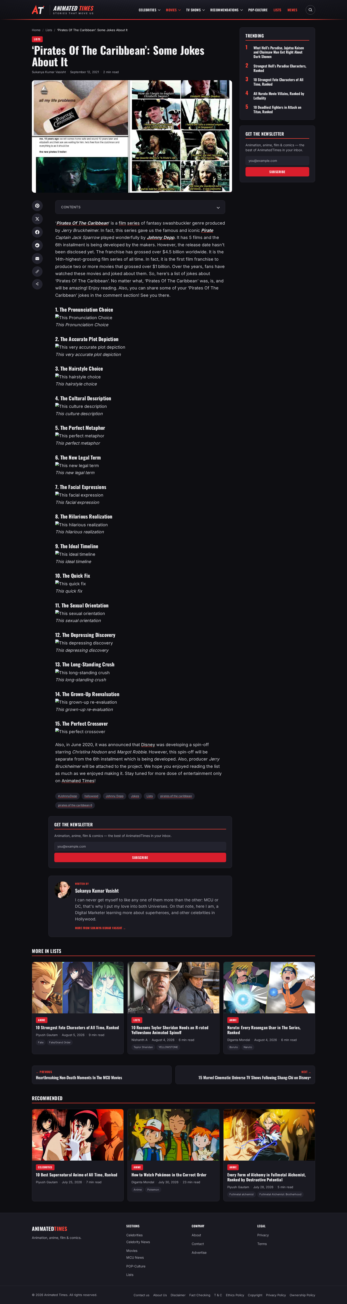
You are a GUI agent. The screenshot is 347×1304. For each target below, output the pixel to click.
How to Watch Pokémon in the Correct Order (169, 1175)
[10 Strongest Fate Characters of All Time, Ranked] (77, 987)
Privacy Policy (276, 1295)
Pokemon (153, 1189)
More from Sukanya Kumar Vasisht (100, 928)
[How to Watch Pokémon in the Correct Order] (173, 1135)
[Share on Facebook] (37, 232)
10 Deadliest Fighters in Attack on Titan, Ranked (277, 109)
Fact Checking (199, 1295)
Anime (41, 1020)
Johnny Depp (160, 237)
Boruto (233, 1047)
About (196, 1235)
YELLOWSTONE (168, 1047)
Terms (262, 1244)
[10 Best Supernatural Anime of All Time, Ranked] (77, 1135)
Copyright (255, 1295)
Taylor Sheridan (143, 1047)
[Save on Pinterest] (37, 205)
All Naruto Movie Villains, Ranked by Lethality (279, 95)
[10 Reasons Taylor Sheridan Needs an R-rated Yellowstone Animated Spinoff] (173, 987)
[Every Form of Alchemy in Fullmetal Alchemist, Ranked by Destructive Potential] (269, 1135)
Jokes (135, 796)
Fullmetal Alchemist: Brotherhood (280, 1194)
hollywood (91, 796)
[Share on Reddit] (37, 245)
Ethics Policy (235, 1295)
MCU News (135, 1257)
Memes (292, 9)
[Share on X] (37, 218)
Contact (198, 1244)
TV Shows (193, 9)
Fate (40, 1042)
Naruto (248, 1047)
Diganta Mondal (238, 1040)
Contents (70, 207)
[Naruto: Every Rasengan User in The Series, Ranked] (269, 987)
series (133, 223)
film (122, 223)
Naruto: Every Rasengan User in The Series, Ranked (263, 1030)
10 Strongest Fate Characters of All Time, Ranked (278, 81)
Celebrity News (138, 1242)
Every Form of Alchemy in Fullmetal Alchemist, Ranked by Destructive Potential (266, 1177)
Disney (148, 744)
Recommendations (224, 9)
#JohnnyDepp (67, 796)
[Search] (310, 10)
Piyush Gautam (47, 1035)
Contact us (141, 1295)
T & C (218, 1295)
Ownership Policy (302, 1295)
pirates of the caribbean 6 (75, 805)
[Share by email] (37, 258)
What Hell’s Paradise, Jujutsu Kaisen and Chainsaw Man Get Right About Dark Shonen (279, 52)
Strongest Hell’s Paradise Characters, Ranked (280, 68)
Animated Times (78, 780)
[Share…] (37, 284)
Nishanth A (139, 1040)
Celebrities (148, 9)
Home (36, 30)
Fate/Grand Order (60, 1042)
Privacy (263, 1235)
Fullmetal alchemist (241, 1194)
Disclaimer (178, 1295)
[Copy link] (37, 271)
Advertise (199, 1252)
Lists (277, 9)
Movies (171, 9)
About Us (160, 1295)
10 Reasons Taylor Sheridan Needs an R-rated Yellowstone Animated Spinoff (169, 1030)
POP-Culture (258, 9)
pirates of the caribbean (176, 796)
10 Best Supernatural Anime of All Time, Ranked (76, 1175)
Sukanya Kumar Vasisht (49, 72)
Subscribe (140, 857)
